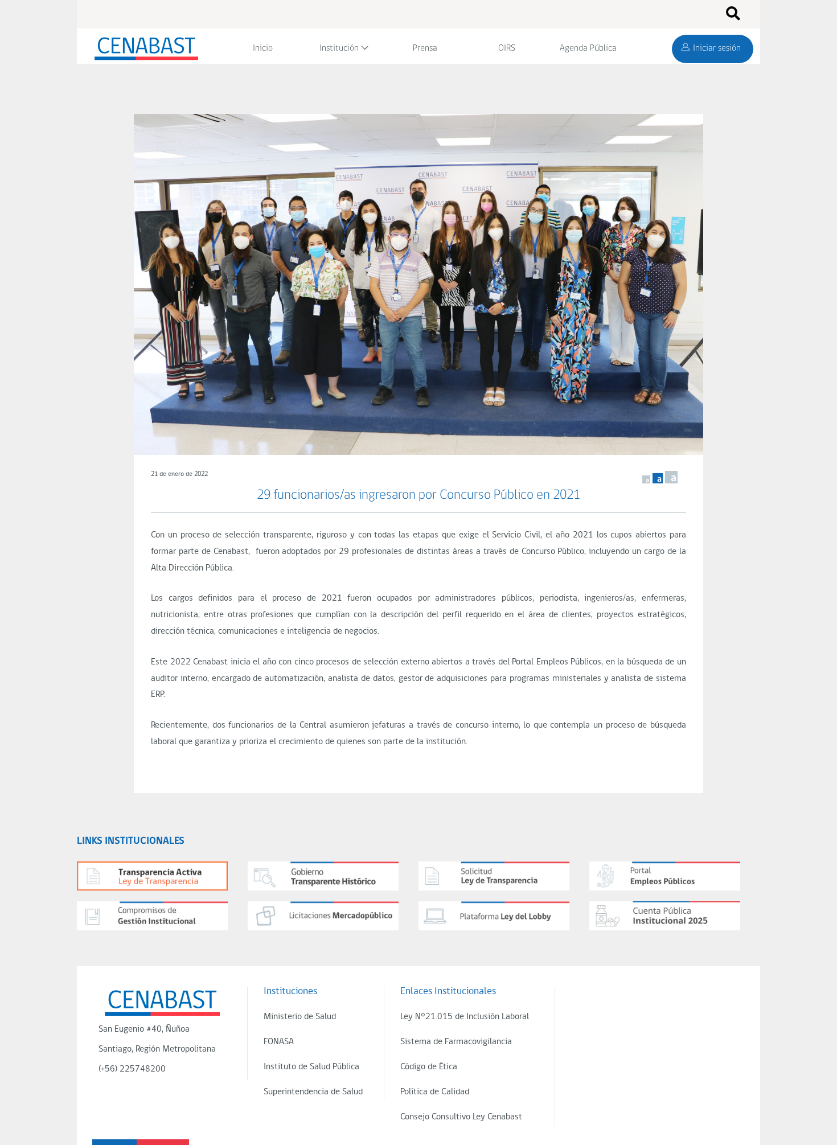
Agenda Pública (588, 48)
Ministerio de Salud (300, 1016)
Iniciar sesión (717, 48)
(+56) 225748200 (132, 1069)
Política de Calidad (434, 1092)
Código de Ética (428, 1067)
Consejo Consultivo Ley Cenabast (461, 1117)
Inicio (263, 48)
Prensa (425, 48)
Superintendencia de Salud (313, 1092)
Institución (339, 48)
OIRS (506, 48)
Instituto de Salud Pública (311, 1067)
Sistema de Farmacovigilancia (456, 1041)
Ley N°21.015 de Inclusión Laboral (464, 1016)
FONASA (279, 1041)
